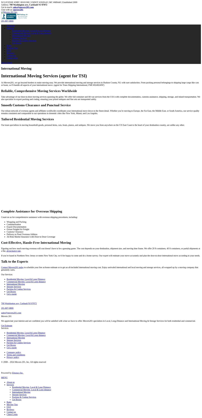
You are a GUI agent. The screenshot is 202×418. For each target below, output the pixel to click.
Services (10, 28)
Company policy (14, 352)
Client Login (12, 58)
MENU (4, 377)
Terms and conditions (16, 355)
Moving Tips (12, 48)
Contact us (11, 55)
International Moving (21, 35)
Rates (9, 45)
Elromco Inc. (17, 373)
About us (11, 26)
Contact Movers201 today (12, 267)
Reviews (10, 53)
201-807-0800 (7, 21)
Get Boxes (16, 43)
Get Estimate (6, 325)
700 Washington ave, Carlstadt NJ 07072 (19, 303)
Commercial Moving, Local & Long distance (31, 33)
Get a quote (12, 294)
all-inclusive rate (13, 251)
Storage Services (19, 38)
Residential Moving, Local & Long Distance (31, 30)
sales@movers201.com (11, 313)
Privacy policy (13, 357)
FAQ (9, 50)
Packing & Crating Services (24, 40)
